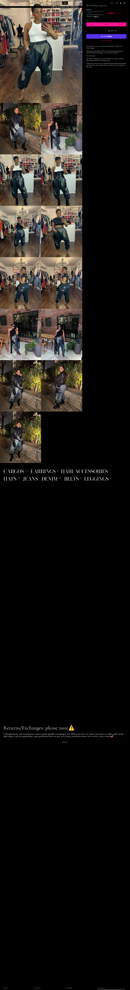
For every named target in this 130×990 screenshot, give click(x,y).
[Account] (121, 3)
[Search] (117, 3)
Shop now (65, 742)
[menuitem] (48, 3)
